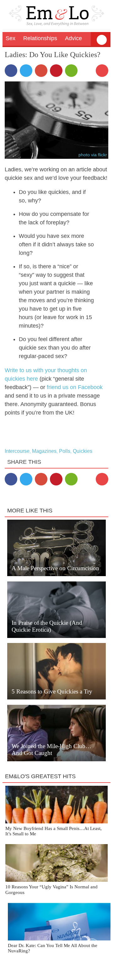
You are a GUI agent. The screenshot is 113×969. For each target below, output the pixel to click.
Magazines (44, 451)
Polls (64, 451)
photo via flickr (92, 154)
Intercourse (17, 451)
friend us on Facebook (75, 387)
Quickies (82, 451)
